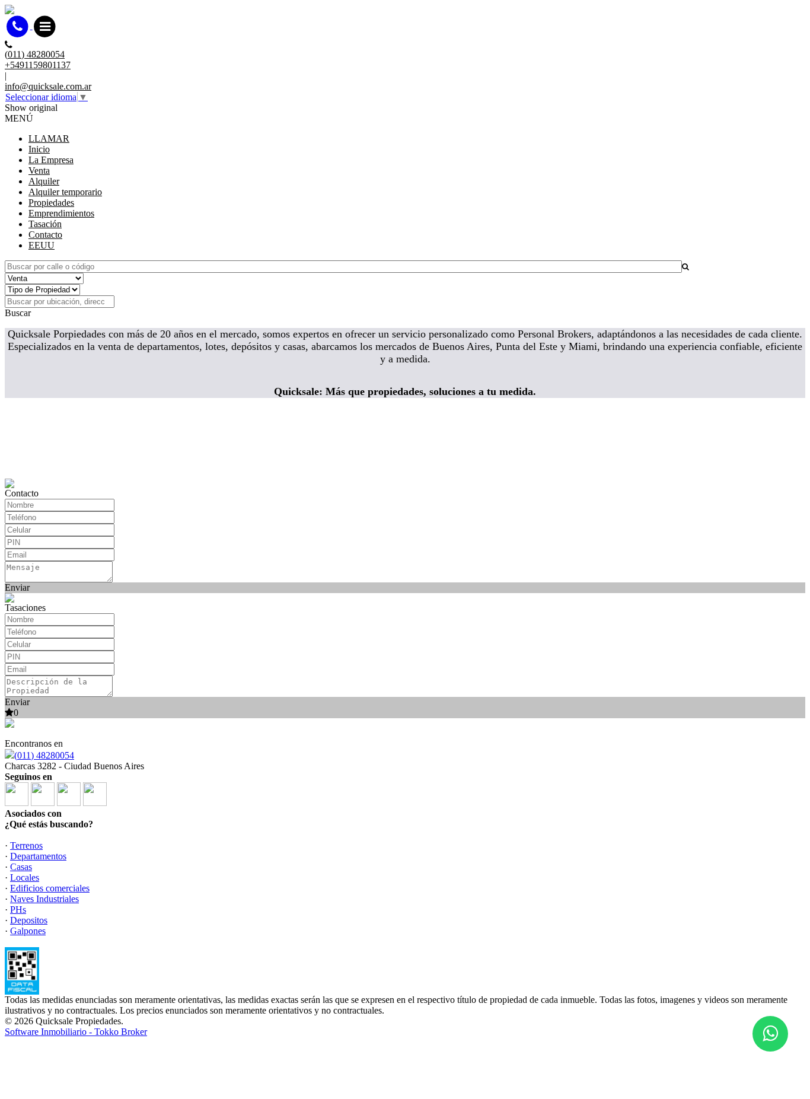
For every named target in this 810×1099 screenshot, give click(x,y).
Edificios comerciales (50, 888)
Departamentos (38, 856)
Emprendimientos (61, 213)
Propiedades (51, 202)
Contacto (45, 235)
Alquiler (43, 181)
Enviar (17, 587)
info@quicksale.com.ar (48, 86)
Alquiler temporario (65, 192)
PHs (18, 909)
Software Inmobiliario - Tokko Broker (76, 1032)
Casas (21, 867)
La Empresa (51, 160)
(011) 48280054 (44, 755)
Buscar (18, 313)
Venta (39, 170)
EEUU (41, 245)
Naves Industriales (44, 899)
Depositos (28, 920)
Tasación (45, 224)
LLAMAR (48, 138)
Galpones (28, 931)
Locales (24, 877)
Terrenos (26, 845)
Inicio (39, 149)
